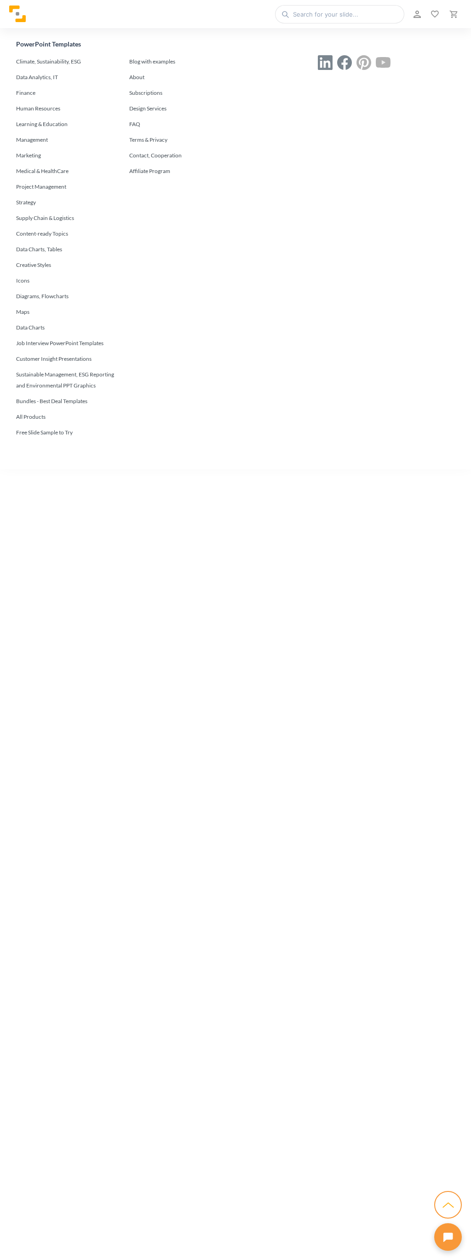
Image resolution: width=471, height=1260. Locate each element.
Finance (25, 92)
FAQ (134, 124)
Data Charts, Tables (39, 249)
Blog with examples (152, 61)
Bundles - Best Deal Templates (51, 401)
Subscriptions (145, 92)
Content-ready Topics (42, 233)
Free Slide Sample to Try (44, 432)
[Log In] (416, 14)
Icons (22, 280)
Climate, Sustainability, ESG (48, 61)
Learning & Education (42, 124)
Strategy (26, 202)
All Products (31, 416)
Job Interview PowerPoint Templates (59, 343)
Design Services (148, 108)
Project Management (41, 186)
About (136, 77)
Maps (22, 311)
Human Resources (38, 108)
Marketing (28, 155)
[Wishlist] (434, 14)
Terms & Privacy (148, 139)
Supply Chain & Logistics (45, 217)
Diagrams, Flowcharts (42, 296)
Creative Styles (33, 264)
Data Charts (30, 327)
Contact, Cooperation (155, 155)
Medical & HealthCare (42, 171)
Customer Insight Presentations (54, 358)
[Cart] (452, 14)
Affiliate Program (149, 171)
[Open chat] (448, 1237)
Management (32, 139)
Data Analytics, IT (37, 77)
